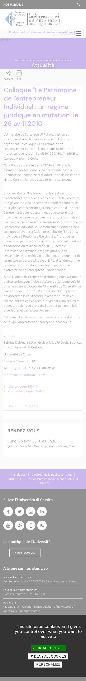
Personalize (48, 664)
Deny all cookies (49, 656)
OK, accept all (49, 648)
